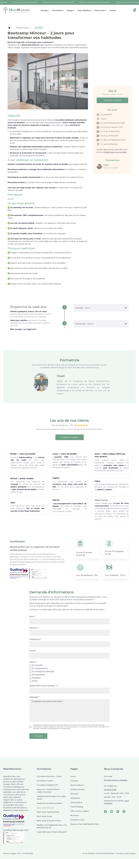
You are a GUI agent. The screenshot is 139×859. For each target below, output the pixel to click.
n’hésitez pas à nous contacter (115, 152)
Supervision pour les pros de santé (52, 832)
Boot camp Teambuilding (48, 812)
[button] (57, 10)
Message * (34, 697)
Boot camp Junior (44, 816)
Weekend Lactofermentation (49, 803)
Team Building (76, 807)
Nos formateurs (77, 785)
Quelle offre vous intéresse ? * (43, 686)
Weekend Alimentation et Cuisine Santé (51, 797)
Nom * (32, 616)
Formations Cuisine (45, 781)
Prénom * (34, 628)
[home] (16, 10)
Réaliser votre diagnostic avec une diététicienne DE (51, 826)
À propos (45, 10)
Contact (112, 10)
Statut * (33, 662)
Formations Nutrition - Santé (49, 776)
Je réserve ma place (112, 100)
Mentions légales (9, 853)
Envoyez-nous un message (115, 780)
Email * (32, 651)
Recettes (74, 794)
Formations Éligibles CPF (47, 785)
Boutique (74, 815)
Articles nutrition (77, 789)
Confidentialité (27, 853)
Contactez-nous (77, 820)
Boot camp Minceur (45, 808)
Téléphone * (35, 639)
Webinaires (75, 798)
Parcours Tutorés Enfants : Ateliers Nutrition (48, 790)
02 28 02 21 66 (110, 790)
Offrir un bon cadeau (79, 811)
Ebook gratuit (76, 802)
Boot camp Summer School (49, 821)
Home (73, 776)
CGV (19, 853)
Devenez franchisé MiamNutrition (84, 824)
